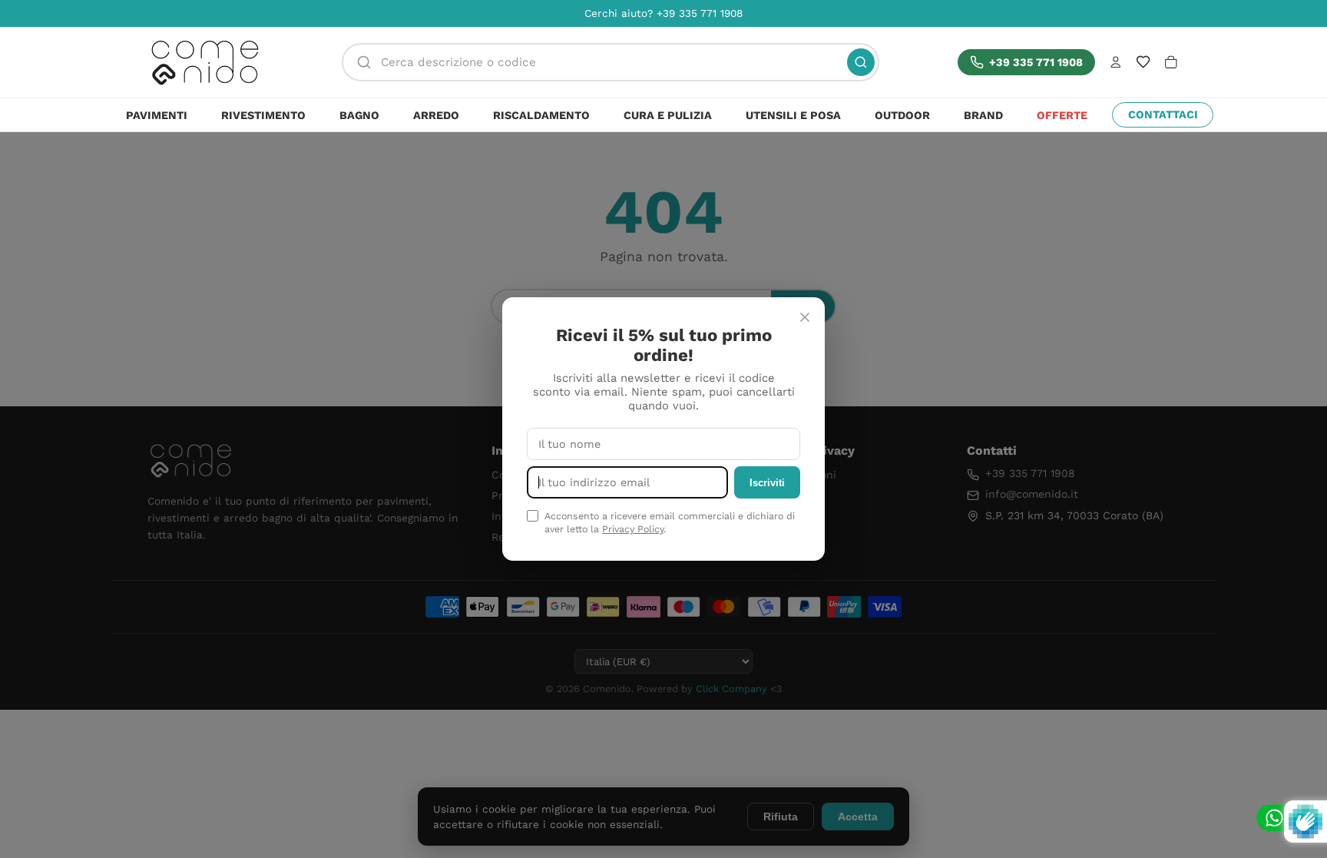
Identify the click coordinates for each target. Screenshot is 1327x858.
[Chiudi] (805, 317)
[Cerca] (861, 62)
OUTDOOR (902, 115)
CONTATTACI (1163, 114)
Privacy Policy (633, 529)
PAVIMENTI (156, 115)
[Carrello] (1171, 62)
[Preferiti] (1143, 62)
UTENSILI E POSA (793, 115)
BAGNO (359, 115)
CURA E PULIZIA (668, 115)
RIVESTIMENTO (263, 115)
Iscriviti (767, 483)
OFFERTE (1062, 115)
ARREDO (436, 115)
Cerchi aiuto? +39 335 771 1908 (663, 13)
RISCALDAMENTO (541, 115)
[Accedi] (1115, 62)
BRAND (983, 115)
